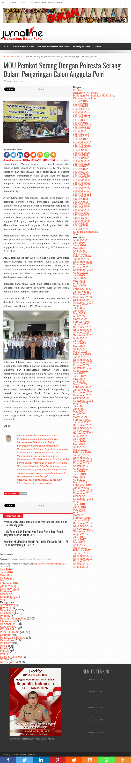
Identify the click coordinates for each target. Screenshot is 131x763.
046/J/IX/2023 (81, 212)
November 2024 (82, 297)
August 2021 (80, 403)
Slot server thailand (27, 466)
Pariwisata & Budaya (12, 637)
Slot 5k (48, 449)
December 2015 (9, 588)
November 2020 (82, 427)
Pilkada (4, 651)
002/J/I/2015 (80, 103)
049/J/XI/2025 (81, 220)
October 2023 (81, 332)
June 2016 (6, 572)
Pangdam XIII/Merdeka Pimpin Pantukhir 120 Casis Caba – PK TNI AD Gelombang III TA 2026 (35, 543)
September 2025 (83, 269)
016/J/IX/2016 (81, 128)
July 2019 (79, 471)
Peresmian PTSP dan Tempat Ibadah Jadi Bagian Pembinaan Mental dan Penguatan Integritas (96, 725)
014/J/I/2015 (80, 122)
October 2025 (81, 267)
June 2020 (79, 441)
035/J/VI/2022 (81, 180)
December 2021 (82, 392)
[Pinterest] (27, 155)
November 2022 (82, 362)
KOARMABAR (9, 626)
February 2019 (82, 485)
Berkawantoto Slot (27, 459)
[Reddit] (33, 155)
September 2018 (83, 498)
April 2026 (79, 250)
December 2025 (82, 261)
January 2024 (81, 324)
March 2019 (80, 482)
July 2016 (6, 569)
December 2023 (82, 327)
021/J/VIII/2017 (82, 141)
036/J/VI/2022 (81, 182)
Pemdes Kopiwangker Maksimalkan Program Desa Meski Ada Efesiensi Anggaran (35, 523)
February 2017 (82, 550)
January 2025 (81, 291)
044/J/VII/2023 (81, 204)
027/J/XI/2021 (81, 158)
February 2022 (82, 387)
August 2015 (7, 599)
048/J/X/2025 (81, 218)
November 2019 (82, 460)
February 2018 (82, 517)
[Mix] (40, 155)
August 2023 (80, 338)
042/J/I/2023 (80, 199)
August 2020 (80, 436)
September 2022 (83, 368)
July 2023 (79, 340)
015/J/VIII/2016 (82, 125)
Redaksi (13, 2)
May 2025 (79, 280)
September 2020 (83, 433)
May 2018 (79, 509)
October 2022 (81, 365)
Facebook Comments (8, 559)
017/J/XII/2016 (81, 131)
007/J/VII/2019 (81, 117)
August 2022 (80, 370)
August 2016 (80, 566)
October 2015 (8, 594)
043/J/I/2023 (80, 201)
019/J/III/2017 (81, 136)
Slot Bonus (38, 449)
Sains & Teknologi (11, 656)
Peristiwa (15, 56)
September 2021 (83, 400)
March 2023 (80, 351)
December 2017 (82, 523)
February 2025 (82, 289)
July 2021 (79, 406)
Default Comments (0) (42, 559)
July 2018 (79, 504)
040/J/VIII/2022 (82, 193)
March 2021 (80, 417)
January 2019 (81, 487)
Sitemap (97, 46)
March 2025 (80, 286)
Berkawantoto (39, 442)
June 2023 (79, 343)
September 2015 (10, 596)
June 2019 (79, 474)
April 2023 (79, 348)
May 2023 (79, 346)
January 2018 (81, 520)
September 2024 (83, 302)
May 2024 (79, 313)
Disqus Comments (25, 559)
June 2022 (79, 376)
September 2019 (83, 466)
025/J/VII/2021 (81, 152)
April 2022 (79, 381)
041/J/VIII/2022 (82, 196)
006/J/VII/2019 (81, 114)
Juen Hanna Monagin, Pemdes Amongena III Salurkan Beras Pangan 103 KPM (96, 737)
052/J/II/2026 (81, 229)
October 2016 (81, 561)
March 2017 (80, 547)
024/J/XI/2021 (81, 150)
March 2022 (80, 384)
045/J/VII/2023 (81, 207)
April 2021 (79, 414)
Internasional (8, 621)
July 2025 (79, 275)
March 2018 (80, 515)
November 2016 (82, 558)
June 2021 (79, 408)
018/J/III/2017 (81, 133)
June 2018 (79, 506)
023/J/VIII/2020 (82, 147)
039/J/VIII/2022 (82, 190)
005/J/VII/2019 (81, 111)
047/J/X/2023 (81, 215)
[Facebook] (7, 155)
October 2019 (81, 463)
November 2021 (82, 395)
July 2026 (79, 242)
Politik (4, 645)
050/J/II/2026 (81, 223)
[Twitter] (13, 155)
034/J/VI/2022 (81, 177)
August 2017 (80, 534)
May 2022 (79, 378)
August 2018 (80, 501)
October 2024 (81, 299)
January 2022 (81, 389)
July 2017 (79, 536)
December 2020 (82, 425)
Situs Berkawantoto (43, 445)
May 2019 (79, 476)
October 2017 (81, 528)
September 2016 (83, 564)
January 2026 (81, 259)
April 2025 (79, 283)
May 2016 (6, 575)
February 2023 (82, 354)
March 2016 (7, 580)
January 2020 (81, 455)
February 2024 (82, 321)
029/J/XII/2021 (81, 163)
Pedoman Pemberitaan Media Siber (46, 2)
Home (6, 56)
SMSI (3, 659)
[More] (53, 155)
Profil (3, 654)
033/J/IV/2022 (81, 174)
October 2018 (81, 496)
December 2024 (82, 294)
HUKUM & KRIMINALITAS (23, 46)
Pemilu (4, 648)
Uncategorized (9, 662)
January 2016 (8, 585)
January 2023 (81, 357)
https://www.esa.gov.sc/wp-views (34, 483)
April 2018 (79, 512)
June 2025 (79, 278)
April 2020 (79, 447)
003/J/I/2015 (80, 106)
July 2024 (79, 308)
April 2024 (79, 316)
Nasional (5, 624)
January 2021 (81, 422)
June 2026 (79, 245)
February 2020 (82, 452)
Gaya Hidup (7, 610)
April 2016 (6, 577)
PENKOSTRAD (9, 632)
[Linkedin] (20, 155)
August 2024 (80, 305)
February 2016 (9, 583)
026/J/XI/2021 (81, 155)
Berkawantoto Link (27, 456)
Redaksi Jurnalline (81, 46)
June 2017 (79, 539)
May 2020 (79, 444)
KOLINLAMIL (8, 629)
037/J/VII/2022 (81, 185)
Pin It (41, 89)
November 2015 (9, 591)
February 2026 (82, 256)
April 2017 (79, 545)
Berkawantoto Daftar (50, 452)
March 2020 (80, 449)
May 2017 (79, 542)
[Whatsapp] (47, 155)
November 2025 (82, 264)
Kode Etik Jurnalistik (85, 231)
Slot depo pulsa (58, 466)
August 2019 (80, 468)
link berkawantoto (41, 435)
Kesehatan (6, 613)
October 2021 (81, 397)
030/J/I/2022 (80, 166)
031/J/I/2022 (80, 169)
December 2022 (82, 359)
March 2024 (80, 318)
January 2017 (81, 553)
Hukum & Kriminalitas (13, 618)
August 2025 (80, 272)
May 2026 (79, 248)
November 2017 (82, 525)
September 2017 (83, 531)
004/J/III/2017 (81, 109)
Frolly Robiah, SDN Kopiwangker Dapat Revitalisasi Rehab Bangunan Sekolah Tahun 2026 (33, 533)
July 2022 (79, 373)
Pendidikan (7, 640)
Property (5, 615)
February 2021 (82, 419)
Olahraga (5, 634)
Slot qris (52, 462)
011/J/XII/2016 (81, 120)
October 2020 (81, 430)
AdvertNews (7, 604)
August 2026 (80, 240)
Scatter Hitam (32, 462)
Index (4, 2)
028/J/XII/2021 (81, 161)
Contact (24, 2)
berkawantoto (24, 435)
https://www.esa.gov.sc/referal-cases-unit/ (39, 479)
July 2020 (79, 438)
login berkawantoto (42, 439)
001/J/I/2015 (80, 101)
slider (23, 493)
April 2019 (79, 479)
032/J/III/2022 (81, 171)
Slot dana (62, 462)
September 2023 (83, 335)
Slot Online (59, 459)
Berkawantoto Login (28, 452)
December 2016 (82, 555)
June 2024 (79, 310)
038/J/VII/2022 (81, 188)
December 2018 (82, 490)
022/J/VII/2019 (81, 144)
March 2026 (80, 253)
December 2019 (82, 457)
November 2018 (82, 493)
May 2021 (79, 411)
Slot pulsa (44, 466)
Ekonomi (5, 607)
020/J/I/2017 (80, 139)
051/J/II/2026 (81, 226)
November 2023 (82, 329)
